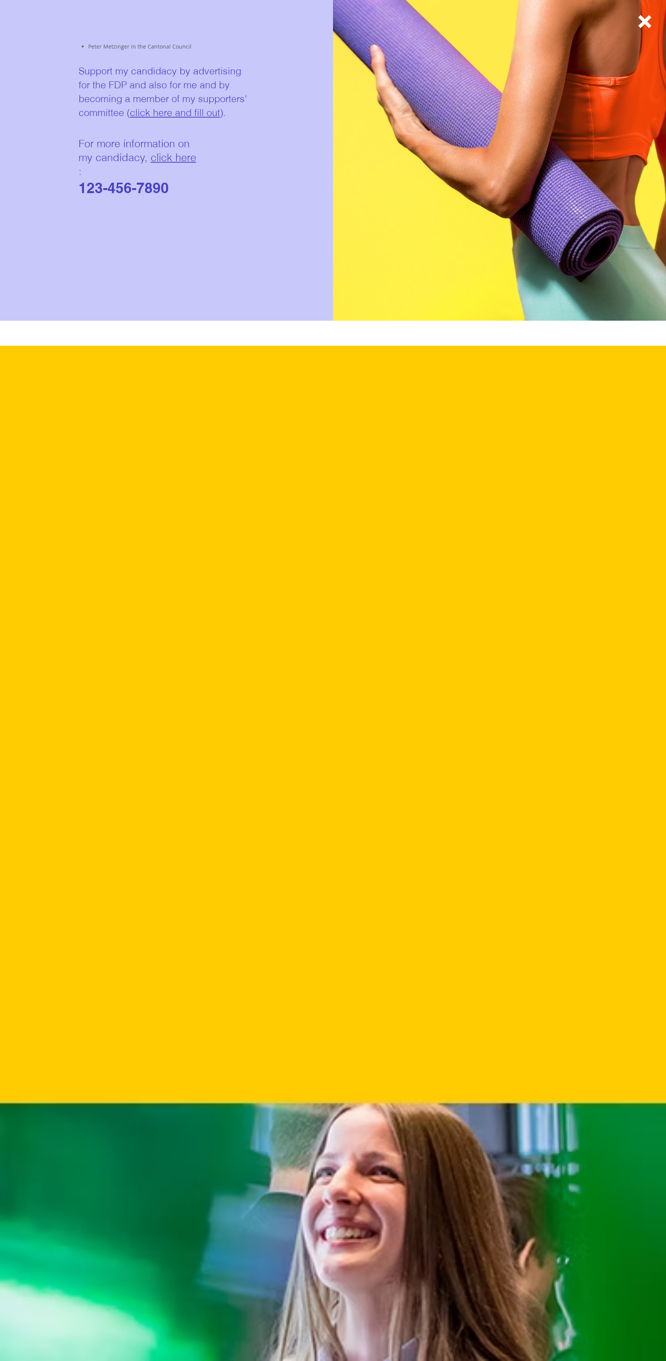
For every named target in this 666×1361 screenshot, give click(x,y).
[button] (644, 21)
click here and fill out (175, 112)
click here (173, 157)
